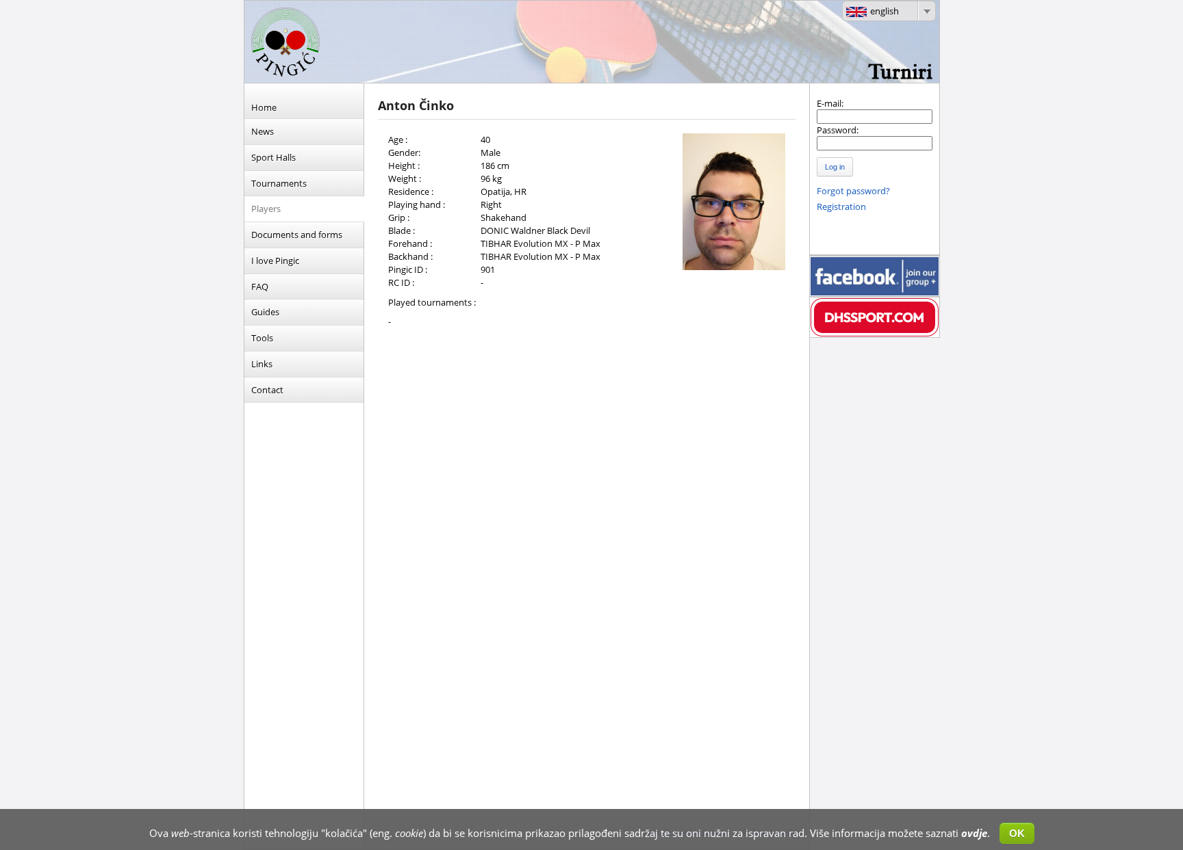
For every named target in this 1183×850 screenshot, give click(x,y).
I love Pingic (275, 260)
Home (264, 107)
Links (261, 364)
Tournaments (279, 183)
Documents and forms (296, 234)
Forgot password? (853, 191)
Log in (835, 167)
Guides (265, 312)
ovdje (974, 833)
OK (1017, 833)
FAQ (259, 286)
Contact (267, 390)
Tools (262, 338)
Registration (841, 206)
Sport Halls (273, 157)
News (262, 131)
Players (266, 208)
